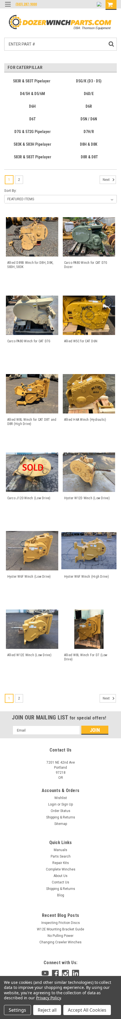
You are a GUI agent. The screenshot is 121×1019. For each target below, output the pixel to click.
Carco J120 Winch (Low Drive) (29, 498)
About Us (60, 876)
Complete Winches (60, 869)
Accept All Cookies (87, 1010)
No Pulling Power (60, 936)
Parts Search (61, 856)
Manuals (60, 850)
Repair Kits (60, 863)
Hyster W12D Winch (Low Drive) (87, 498)
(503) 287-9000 (26, 4)
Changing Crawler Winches (60, 942)
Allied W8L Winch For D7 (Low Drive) (85, 657)
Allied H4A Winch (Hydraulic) (85, 420)
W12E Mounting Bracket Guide (60, 929)
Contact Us (60, 882)
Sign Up (67, 804)
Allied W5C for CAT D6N (81, 341)
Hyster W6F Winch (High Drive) (86, 577)
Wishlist (60, 798)
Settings (17, 1010)
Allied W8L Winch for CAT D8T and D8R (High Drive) (32, 422)
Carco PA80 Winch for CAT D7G (29, 341)
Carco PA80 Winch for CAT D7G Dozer (85, 265)
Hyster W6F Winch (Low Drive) (29, 577)
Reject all (47, 1010)
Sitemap (60, 824)
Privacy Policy (48, 997)
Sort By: (10, 190)
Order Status (60, 811)
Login (52, 804)
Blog (60, 895)
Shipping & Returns (60, 817)
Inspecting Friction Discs (60, 923)
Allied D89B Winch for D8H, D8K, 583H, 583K (30, 265)
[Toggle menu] (7, 7)
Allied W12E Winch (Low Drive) (29, 655)
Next (107, 180)
